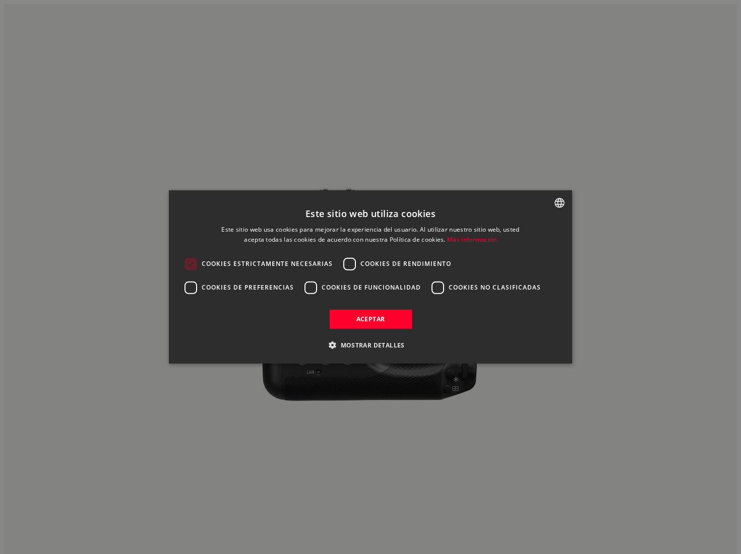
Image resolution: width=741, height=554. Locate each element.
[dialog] (370, 277)
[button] (370, 345)
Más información (472, 239)
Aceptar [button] (370, 319)
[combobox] (559, 203)
